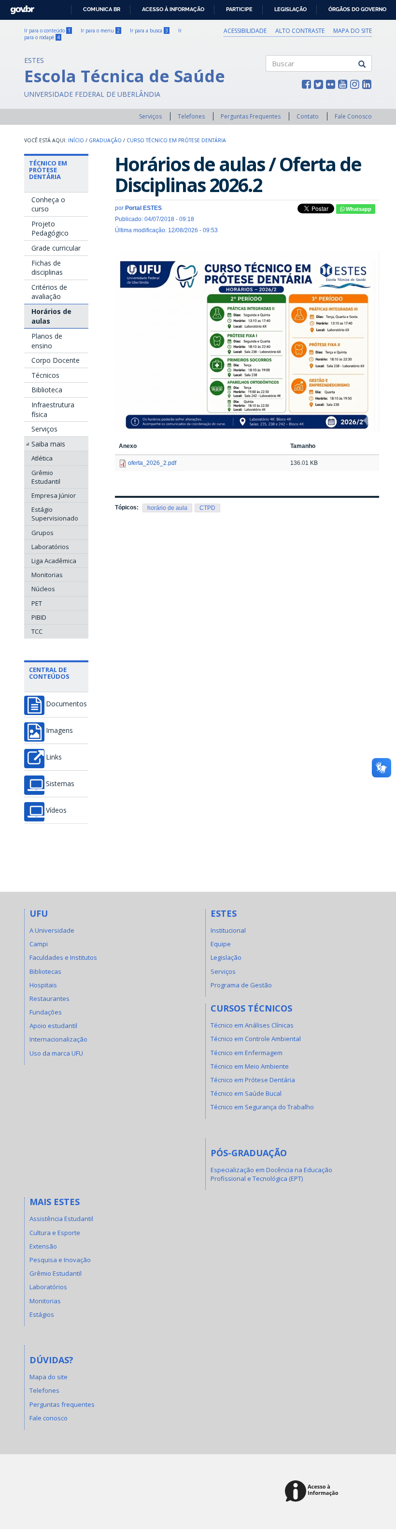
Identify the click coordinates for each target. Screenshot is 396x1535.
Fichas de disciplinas (47, 267)
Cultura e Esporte (54, 1232)
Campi (38, 943)
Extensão (43, 1246)
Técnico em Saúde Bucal (246, 1093)
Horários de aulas (51, 316)
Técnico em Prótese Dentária (48, 170)
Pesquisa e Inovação (60, 1259)
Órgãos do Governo (357, 9)
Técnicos (45, 375)
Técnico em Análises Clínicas (252, 1025)
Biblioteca (46, 389)
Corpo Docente (55, 360)
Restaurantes (49, 998)
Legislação (290, 9)
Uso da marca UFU (56, 1053)
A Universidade (51, 930)
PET (36, 603)
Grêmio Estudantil (45, 477)
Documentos (66, 703)
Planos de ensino (46, 340)
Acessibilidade (245, 31)
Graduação (105, 140)
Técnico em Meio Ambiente (250, 1066)
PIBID (38, 617)
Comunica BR (101, 9)
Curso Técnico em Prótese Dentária (176, 140)
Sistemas (60, 783)
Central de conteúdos (49, 673)
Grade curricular (56, 248)
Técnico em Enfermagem (247, 1052)
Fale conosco (48, 1418)
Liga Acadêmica (53, 560)
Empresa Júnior (53, 495)
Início (76, 140)
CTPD (207, 508)
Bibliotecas (45, 971)
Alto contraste (300, 31)
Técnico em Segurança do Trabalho (262, 1107)
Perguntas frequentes (62, 1404)
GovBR (19, 7)
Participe (239, 9)
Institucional (228, 930)
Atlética (42, 458)
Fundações (45, 1012)
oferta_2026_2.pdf (152, 463)
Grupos (42, 532)
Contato (308, 116)
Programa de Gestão (241, 985)
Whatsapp (357, 209)
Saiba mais (48, 443)
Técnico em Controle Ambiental (256, 1038)
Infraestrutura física (52, 409)
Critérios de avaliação (49, 292)
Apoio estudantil (53, 1025)
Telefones (191, 116)
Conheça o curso (48, 204)
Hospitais (43, 985)
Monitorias (47, 574)
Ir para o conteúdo (47, 30)
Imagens (59, 730)
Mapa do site (352, 31)
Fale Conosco (353, 116)
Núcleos (43, 588)
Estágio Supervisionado (54, 513)
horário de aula (167, 508)
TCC (36, 631)
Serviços (150, 116)
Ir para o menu (100, 30)
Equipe (221, 943)
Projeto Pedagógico (50, 228)
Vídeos (56, 810)
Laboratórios (50, 546)
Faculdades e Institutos (63, 957)
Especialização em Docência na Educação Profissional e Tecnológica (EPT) (271, 1174)
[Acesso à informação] (313, 1492)
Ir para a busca (149, 30)
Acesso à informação (173, 9)
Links (54, 757)
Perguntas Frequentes (251, 116)
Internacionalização (58, 1039)
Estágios (41, 1314)
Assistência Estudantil (61, 1218)
